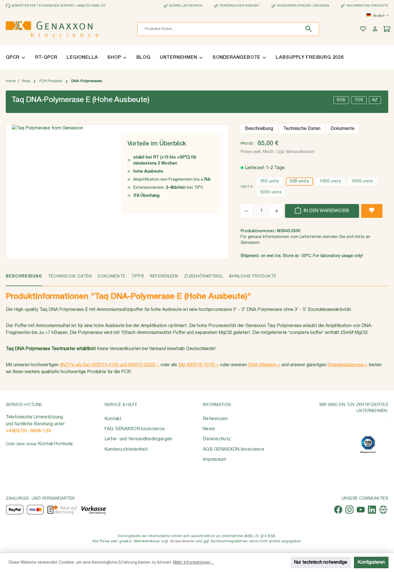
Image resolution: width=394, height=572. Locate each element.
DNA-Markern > (264, 365)
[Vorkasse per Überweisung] (93, 510)
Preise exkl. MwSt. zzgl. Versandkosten (278, 152)
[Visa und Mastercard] (35, 510)
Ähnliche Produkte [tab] (252, 276)
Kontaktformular (55, 444)
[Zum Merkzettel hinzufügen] (371, 211)
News (209, 429)
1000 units (330, 181)
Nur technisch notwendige (320, 562)
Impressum (214, 460)
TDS (358, 100)
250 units (269, 181)
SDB (341, 100)
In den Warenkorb (325, 211)
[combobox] (219, 29)
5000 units (271, 192)
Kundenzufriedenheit (126, 450)
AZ (375, 100)
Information (217, 405)
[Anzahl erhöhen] (277, 211)
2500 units (362, 181)
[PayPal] (15, 510)
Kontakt (113, 419)
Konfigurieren (371, 562)
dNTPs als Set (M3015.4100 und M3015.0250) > (109, 365)
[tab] (24, 279)
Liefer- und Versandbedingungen (138, 439)
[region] (61, 171)
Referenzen (215, 419)
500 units (299, 181)
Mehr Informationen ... (193, 563)
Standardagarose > (347, 365)
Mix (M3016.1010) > (198, 365)
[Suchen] (310, 29)
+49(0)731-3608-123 (28, 431)
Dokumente (342, 129)
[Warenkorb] (387, 29)
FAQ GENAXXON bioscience (134, 429)
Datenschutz (216, 439)
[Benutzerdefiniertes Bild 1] (368, 444)
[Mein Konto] (375, 29)
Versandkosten (182, 541)
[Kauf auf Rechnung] (62, 510)
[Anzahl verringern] (246, 211)
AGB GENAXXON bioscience (233, 450)
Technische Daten (301, 129)
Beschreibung (259, 129)
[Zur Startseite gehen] (52, 29)
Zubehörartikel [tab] (203, 276)
